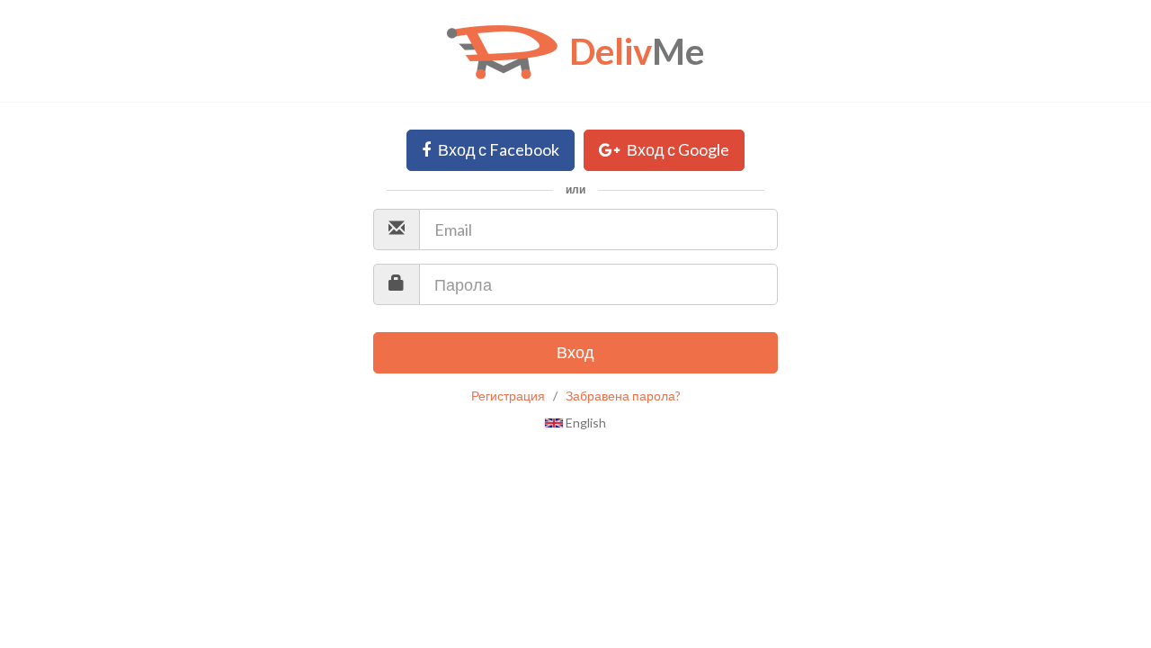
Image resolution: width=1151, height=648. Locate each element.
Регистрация (508, 395)
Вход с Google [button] (676, 149)
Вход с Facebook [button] (497, 149)
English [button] (584, 422)
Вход (575, 352)
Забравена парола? (623, 395)
